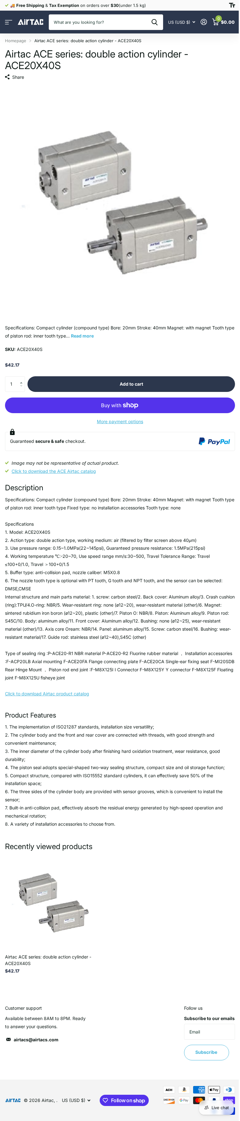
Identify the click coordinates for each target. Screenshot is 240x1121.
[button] (22, 378)
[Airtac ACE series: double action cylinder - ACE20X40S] (52, 901)
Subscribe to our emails (209, 1018)
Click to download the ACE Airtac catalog (54, 471)
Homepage (15, 40)
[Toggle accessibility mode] (232, 5)
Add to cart (131, 384)
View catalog (8, 22)
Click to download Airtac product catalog (47, 693)
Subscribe (206, 1052)
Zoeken (154, 22)
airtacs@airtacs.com (36, 1039)
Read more (82, 335)
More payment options (120, 421)
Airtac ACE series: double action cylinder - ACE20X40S (48, 960)
